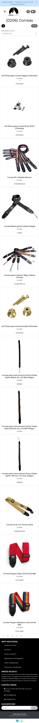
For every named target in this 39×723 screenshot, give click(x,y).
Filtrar (34, 26)
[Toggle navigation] (5, 11)
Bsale (28, 715)
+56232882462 (10, 695)
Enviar (34, 708)
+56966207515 (10, 699)
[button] (18, 25)
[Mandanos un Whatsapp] (21, 721)
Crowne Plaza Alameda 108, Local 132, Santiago (17, 690)
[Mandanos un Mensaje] (17, 721)
